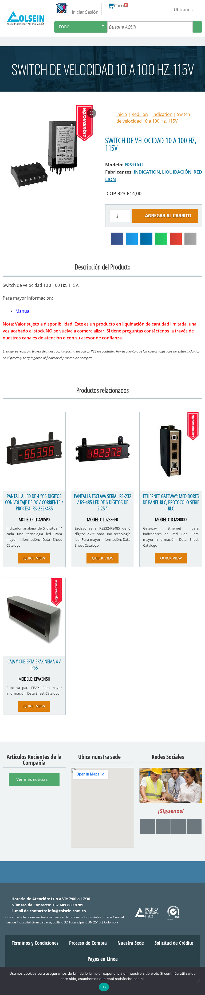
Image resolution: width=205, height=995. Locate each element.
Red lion (140, 114)
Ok (103, 987)
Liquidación (176, 172)
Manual (22, 311)
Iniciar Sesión (85, 12)
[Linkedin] (194, 826)
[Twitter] (178, 826)
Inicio (121, 114)
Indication (162, 114)
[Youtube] (147, 826)
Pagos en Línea (103, 958)
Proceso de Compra (88, 942)
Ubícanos (183, 10)
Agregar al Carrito (168, 215)
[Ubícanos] (183, 5)
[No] (198, 981)
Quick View (34, 558)
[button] (200, 41)
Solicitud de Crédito (174, 942)
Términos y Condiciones (35, 942)
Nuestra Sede (130, 942)
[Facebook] (163, 826)
